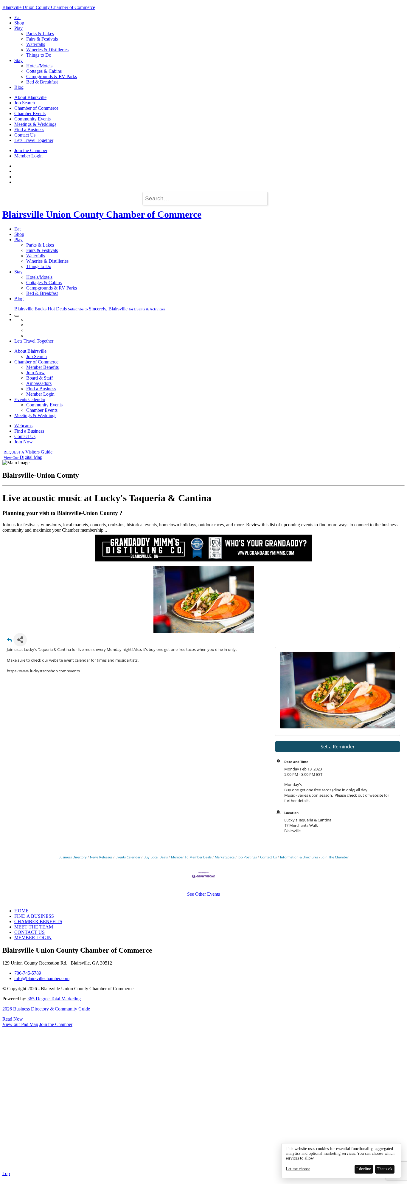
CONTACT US (29, 932)
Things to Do (38, 55)
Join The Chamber (335, 857)
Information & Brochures (299, 857)
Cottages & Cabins (44, 71)
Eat (17, 17)
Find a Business (29, 129)
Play (18, 28)
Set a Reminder (338, 746)
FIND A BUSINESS (34, 916)
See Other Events (203, 894)
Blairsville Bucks (30, 308)
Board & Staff (39, 377)
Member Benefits (42, 367)
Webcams (23, 425)
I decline (363, 1169)
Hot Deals (57, 308)
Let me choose (298, 1169)
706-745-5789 (27, 973)
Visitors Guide (28, 451)
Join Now (35, 372)
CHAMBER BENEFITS (38, 921)
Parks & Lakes (40, 33)
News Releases (101, 857)
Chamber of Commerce (36, 108)
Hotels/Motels (39, 65)
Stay (18, 60)
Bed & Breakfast (42, 81)
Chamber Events (30, 113)
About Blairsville (30, 97)
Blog (19, 87)
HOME (21, 910)
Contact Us (24, 134)
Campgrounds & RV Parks (51, 76)
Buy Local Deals (156, 857)
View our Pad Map (20, 1024)
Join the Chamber (30, 150)
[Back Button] (9, 641)
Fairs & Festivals (42, 38)
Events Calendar (29, 399)
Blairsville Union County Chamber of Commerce (48, 7)
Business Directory (72, 857)
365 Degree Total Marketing (54, 998)
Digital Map (23, 457)
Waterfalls (35, 44)
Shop (19, 22)
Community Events (32, 118)
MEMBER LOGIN (33, 937)
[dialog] (341, 1160)
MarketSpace (224, 857)
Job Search (24, 102)
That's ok (384, 1169)
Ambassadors (39, 383)
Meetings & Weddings (35, 124)
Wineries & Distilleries (47, 49)
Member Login (28, 155)
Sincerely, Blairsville (116, 308)
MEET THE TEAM (33, 926)
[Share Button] (20, 639)
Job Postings (247, 857)
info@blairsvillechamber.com (41, 978)
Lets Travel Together (33, 140)
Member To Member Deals (191, 857)
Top (6, 1173)
